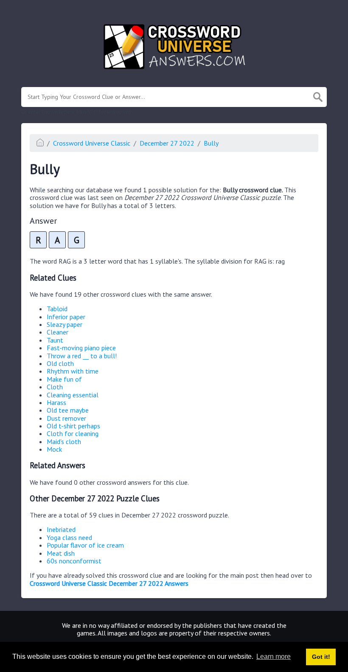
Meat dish (61, 553)
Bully (211, 143)
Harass (56, 402)
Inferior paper (66, 316)
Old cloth (60, 363)
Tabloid (57, 308)
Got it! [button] (321, 656)
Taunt (55, 340)
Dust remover (66, 418)
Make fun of (64, 379)
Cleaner (57, 332)
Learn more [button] (273, 656)
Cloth (55, 386)
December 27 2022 (167, 143)
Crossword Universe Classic (91, 143)
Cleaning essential (72, 395)
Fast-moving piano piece (81, 347)
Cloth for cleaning (72, 433)
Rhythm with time (72, 371)
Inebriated (61, 529)
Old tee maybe (68, 410)
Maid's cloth (64, 441)
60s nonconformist (74, 561)
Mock (54, 449)
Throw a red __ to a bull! (82, 355)
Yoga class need (69, 537)
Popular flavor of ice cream (85, 545)
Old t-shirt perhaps (73, 426)
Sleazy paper (64, 324)
